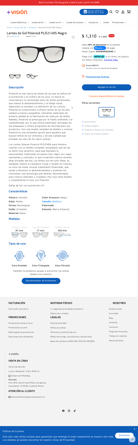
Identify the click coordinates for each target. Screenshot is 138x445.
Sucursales (113, 313)
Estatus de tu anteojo (59, 313)
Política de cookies (58, 328)
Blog (111, 318)
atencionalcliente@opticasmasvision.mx (28, 397)
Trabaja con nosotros (118, 336)
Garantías (113, 322)
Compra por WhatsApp (20, 376)
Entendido (124, 435)
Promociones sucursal (17, 328)
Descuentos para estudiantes (20, 337)
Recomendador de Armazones (41, 281)
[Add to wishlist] (73, 37)
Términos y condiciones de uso (63, 332)
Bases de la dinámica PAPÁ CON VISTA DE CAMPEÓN (72, 341)
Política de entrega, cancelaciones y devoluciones (71, 337)
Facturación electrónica (18, 309)
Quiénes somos (115, 309)
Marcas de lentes (116, 341)
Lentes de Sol (20, 27)
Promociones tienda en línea (20, 323)
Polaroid (32, 27)
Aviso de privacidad (58, 323)
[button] (19, 22)
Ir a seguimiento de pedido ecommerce (66, 309)
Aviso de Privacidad (64, 440)
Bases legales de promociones (21, 332)
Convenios (113, 327)
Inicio (9, 27)
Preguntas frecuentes (118, 332)
